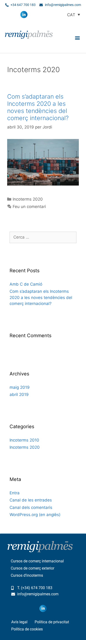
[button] (77, 38)
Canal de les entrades (31, 500)
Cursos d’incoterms (27, 575)
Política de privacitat (52, 622)
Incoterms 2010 (24, 440)
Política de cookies (27, 629)
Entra (15, 493)
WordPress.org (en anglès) (35, 514)
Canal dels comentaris (31, 507)
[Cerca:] (43, 237)
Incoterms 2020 (28, 199)
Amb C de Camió (26, 284)
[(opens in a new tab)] (43, 184)
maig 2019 (20, 387)
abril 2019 (19, 394)
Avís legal (19, 622)
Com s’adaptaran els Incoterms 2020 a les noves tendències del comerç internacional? (38, 107)
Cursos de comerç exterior (32, 568)
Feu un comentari (29, 206)
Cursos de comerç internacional (37, 561)
